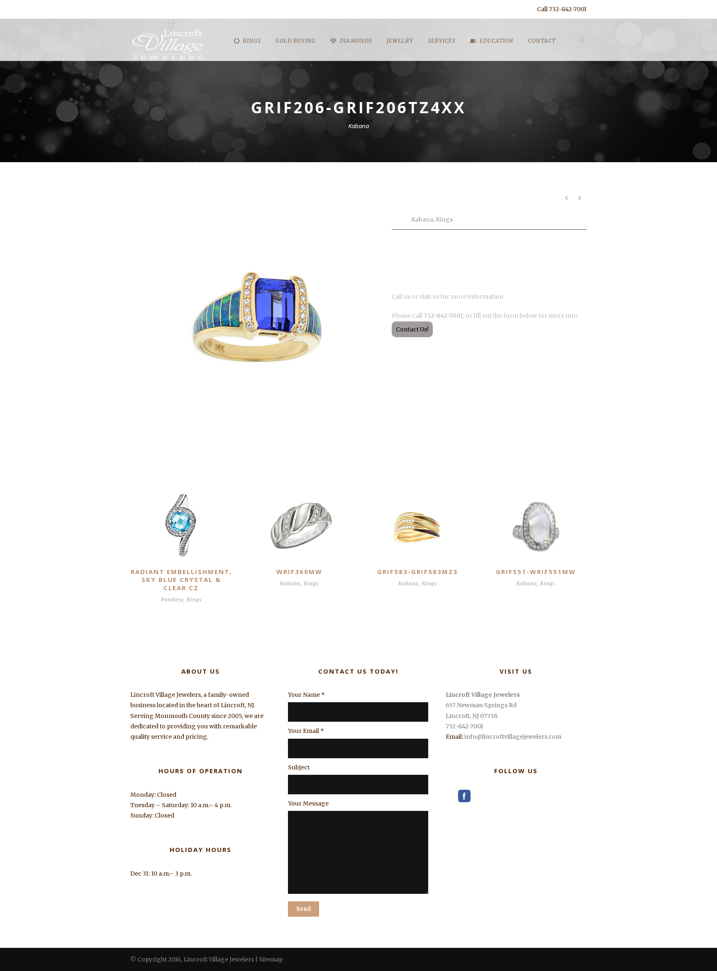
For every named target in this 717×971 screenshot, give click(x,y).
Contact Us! (412, 329)
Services (442, 40)
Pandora (172, 599)
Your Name (306, 694)
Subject (299, 767)
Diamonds (356, 40)
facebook (464, 796)
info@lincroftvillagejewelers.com (512, 736)
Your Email (306, 731)
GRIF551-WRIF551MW (536, 571)
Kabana (422, 219)
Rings (444, 219)
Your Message (308, 803)
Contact (542, 40)
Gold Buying (296, 40)
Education (497, 40)
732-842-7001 (464, 726)
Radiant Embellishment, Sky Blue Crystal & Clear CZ (181, 579)
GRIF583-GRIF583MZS (417, 571)
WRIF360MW (299, 571)
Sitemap (271, 959)
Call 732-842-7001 (562, 9)
